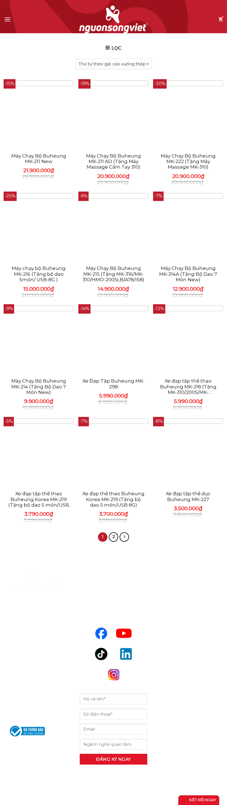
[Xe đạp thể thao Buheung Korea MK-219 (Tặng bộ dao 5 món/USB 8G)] (113, 452)
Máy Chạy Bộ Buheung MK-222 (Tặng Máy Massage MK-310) (188, 161)
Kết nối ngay (202, 800)
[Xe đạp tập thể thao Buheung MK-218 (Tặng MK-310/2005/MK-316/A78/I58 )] (188, 340)
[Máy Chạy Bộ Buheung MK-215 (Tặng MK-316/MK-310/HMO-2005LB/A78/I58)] (113, 227)
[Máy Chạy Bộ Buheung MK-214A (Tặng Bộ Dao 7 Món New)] (188, 227)
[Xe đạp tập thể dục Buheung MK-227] (188, 452)
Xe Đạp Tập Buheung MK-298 (113, 383)
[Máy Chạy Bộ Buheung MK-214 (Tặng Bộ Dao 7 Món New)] (38, 340)
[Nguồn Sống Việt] (34, 580)
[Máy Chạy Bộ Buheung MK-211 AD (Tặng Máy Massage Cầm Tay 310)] (113, 115)
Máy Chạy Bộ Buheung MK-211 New (38, 158)
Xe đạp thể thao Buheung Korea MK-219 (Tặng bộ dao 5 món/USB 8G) (113, 499)
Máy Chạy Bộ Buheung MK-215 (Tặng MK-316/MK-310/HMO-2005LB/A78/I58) (113, 273)
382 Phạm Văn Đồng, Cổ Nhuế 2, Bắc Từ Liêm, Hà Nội (32, 669)
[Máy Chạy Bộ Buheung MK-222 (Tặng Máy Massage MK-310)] (188, 115)
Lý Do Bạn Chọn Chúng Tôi (182, 613)
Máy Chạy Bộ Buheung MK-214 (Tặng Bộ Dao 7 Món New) (38, 386)
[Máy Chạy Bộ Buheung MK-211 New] (38, 115)
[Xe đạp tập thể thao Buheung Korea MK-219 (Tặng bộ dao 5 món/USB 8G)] (38, 452)
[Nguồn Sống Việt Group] (113, 19)
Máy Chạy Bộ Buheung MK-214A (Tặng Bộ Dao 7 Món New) (188, 273)
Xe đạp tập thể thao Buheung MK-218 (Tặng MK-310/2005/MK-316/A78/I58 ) (188, 386)
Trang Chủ (174, 593)
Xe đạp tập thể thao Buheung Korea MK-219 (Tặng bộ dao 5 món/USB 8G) (38, 499)
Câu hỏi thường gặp (187, 664)
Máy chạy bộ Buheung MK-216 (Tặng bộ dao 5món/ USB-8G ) (39, 273)
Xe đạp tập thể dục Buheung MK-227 (188, 496)
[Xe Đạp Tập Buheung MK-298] (113, 340)
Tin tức (169, 649)
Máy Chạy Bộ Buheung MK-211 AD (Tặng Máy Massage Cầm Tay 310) (113, 161)
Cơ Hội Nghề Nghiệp (188, 633)
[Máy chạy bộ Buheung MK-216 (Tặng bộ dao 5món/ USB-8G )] (38, 227)
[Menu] (7, 19)
